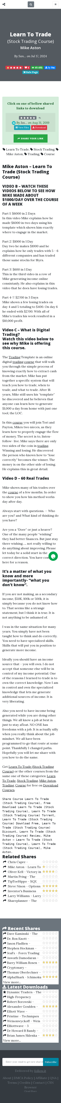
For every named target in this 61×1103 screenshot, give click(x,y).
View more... (12, 982)
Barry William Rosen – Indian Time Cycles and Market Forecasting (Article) (21, 963)
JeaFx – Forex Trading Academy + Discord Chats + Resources (22, 953)
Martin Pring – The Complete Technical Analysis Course (19, 877)
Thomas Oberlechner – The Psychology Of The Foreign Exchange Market (22, 972)
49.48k (38, 67)
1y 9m (51, 67)
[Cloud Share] (5, 4)
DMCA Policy (23, 1078)
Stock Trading (44, 149)
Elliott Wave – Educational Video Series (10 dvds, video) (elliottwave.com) (21, 1011)
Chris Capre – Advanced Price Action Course (19, 862)
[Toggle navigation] (55, 4)
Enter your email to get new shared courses (29, 1061)
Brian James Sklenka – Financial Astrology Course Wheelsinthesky (21, 1035)
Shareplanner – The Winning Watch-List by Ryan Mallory (20, 901)
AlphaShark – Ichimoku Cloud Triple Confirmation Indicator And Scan (22, 977)
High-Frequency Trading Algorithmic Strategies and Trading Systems (20, 997)
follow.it (40, 1071)
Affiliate (41, 1078)
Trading (33, 154)
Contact (39, 1082)
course (17, 347)
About (7, 1078)
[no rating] (27, 118)
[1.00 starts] (14, 68)
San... (22, 56)
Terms (12, 1082)
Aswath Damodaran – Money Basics (21, 958)
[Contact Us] (53, 556)
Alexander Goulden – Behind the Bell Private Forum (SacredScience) (20, 1007)
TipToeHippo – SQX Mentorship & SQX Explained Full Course (20, 881)
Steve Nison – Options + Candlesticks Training (22, 886)
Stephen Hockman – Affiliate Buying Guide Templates (20, 948)
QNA (53, 1078)
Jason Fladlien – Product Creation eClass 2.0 (21, 943)
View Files (23, 127)
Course (49, 154)
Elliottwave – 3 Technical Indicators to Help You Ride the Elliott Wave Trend (21, 1026)
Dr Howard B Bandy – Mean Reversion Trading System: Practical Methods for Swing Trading (21, 1031)
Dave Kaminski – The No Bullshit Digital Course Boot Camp (22, 934)
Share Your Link (31, 138)
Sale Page (31, 72)
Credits (24, 1082)
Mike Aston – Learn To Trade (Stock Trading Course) (22, 867)
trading (18, 362)
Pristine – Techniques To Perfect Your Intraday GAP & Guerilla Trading (21, 1016)
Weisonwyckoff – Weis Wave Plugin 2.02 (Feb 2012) (21, 1021)
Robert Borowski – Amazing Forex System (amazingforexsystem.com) (22, 1002)
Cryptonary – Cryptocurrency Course (20, 968)
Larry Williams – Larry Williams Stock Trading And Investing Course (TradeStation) (22, 896)
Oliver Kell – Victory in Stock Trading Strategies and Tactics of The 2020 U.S (22, 872)
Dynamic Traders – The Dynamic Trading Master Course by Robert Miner (22, 992)
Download (40, 127)
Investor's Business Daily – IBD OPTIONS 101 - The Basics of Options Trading (22, 891)
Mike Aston (30, 47)
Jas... (24, 123)
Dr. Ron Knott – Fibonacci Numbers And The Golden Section (20, 939)
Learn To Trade (17, 149)
